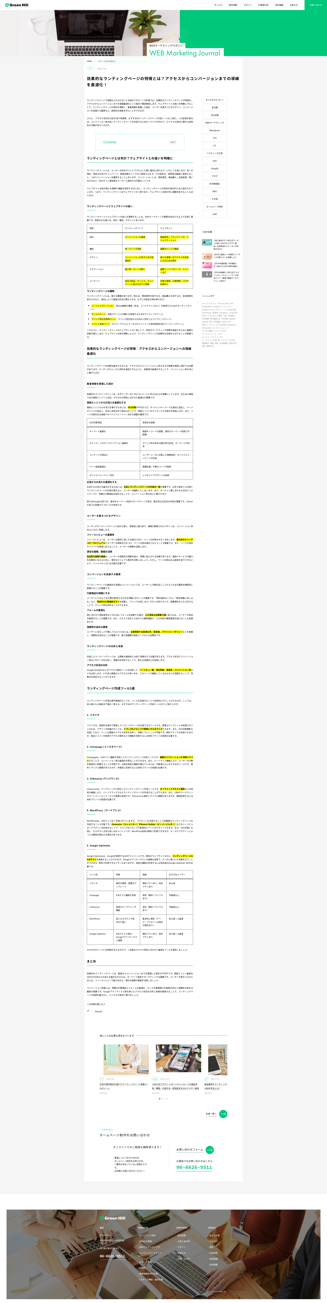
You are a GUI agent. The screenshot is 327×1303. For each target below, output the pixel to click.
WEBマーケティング (214, 122)
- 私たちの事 (214, 1235)
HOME (89, 61)
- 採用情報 (213, 1258)
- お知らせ (181, 1252)
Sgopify (232, 318)
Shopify (214, 168)
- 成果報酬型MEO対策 (148, 1273)
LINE (214, 214)
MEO (215, 191)
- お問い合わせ (183, 1258)
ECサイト (212, 303)
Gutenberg (206, 312)
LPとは (213, 315)
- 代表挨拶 (213, 1252)
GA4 (215, 160)
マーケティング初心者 (211, 340)
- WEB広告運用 (145, 1241)
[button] (159, 1099)
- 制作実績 (181, 1235)
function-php (223, 303)
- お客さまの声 (183, 1241)
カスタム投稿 (207, 331)
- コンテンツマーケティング (150, 1254)
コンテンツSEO (220, 331)
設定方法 (232, 343)
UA (229, 321)
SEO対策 (215, 115)
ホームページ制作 (215, 206)
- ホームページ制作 (147, 1235)
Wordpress (215, 130)
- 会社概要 (213, 1264)
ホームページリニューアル (212, 337)
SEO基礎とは (215, 318)
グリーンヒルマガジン (107, 61)
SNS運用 (217, 321)
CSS (215, 137)
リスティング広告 (215, 153)
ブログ (215, 176)
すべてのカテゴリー (215, 99)
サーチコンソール (209, 334)
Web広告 (222, 324)
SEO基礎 (205, 318)
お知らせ (294, 4)
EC (207, 303)
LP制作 (220, 315)
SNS (211, 321)
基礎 (212, 343)
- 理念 (211, 1246)
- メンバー (213, 1241)
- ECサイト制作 (145, 1261)
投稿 (216, 343)
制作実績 (233, 4)
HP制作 (215, 312)
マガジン (248, 4)
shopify (205, 321)
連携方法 (210, 346)
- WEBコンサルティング (149, 1246)
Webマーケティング (210, 324)
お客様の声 (263, 4)
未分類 (215, 107)
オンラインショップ (220, 328)
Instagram (223, 312)
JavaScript (233, 312)
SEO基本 (231, 315)
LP (214, 145)
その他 (215, 199)
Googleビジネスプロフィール (214, 309)
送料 (204, 346)
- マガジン (181, 1246)
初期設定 (205, 343)
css (203, 303)
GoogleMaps (207, 306)
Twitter (224, 321)
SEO (225, 315)
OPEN (173, 142)
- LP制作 (142, 1267)
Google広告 (231, 309)
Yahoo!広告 (206, 328)
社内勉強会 (215, 183)
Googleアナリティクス (222, 306)
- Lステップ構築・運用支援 (150, 1279)
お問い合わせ (316, 4)
